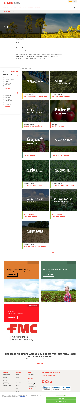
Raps (17, 386)
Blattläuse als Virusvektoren (8, 84)
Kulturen (8, 11)
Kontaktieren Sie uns (49, 375)
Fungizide (5, 377)
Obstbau (17, 385)
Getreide (17, 376)
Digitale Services (6, 386)
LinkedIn (51, 382)
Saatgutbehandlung (7, 385)
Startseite (4, 12)
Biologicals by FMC (6, 382)
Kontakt (30, 388)
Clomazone (7, 97)
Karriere (29, 381)
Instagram (43, 382)
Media (29, 372)
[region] (40, 398)
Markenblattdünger (7, 383)
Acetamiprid (8, 95)
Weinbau (17, 391)
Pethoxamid (8, 104)
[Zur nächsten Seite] (53, 252)
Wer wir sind (30, 380)
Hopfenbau (18, 379)
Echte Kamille (8, 86)
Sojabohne (18, 389)
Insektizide (5, 379)
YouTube (48, 382)
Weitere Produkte (6, 380)
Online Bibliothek (31, 374)
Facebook (46, 382)
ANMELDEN (40, 363)
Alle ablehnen (61, 398)
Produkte (5, 372)
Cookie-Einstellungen (61, 395)
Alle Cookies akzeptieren (61, 401)
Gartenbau (18, 374)
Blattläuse (7, 81)
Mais (16, 383)
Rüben (17, 388)
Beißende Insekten (9, 79)
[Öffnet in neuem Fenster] (46, 388)
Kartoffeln (17, 380)
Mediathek (30, 376)
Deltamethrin (8, 102)
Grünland (17, 377)
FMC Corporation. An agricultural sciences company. (11, 3)
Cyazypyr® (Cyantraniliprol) (8, 100)
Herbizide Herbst (6, 376)
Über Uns (30, 378)
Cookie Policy (22, 396)
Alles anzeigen (7, 88)
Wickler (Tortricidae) (9, 77)
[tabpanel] (40, 25)
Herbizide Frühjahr (6, 374)
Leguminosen (18, 382)
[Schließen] (78, 398)
